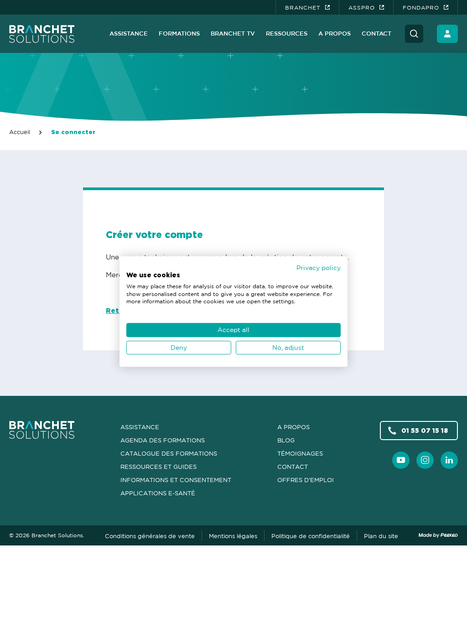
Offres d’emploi (305, 480)
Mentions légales (233, 536)
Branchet (303, 7)
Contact (376, 33)
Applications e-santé (157, 493)
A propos (334, 33)
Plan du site (381, 536)
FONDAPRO (421, 7)
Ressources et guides (158, 466)
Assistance (128, 33)
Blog (286, 440)
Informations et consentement (175, 480)
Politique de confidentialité (310, 536)
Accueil (19, 132)
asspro (361, 7)
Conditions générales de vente (150, 536)
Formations (179, 33)
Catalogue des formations (168, 453)
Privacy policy (318, 267)
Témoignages (300, 453)
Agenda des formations (162, 440)
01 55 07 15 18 (424, 430)
